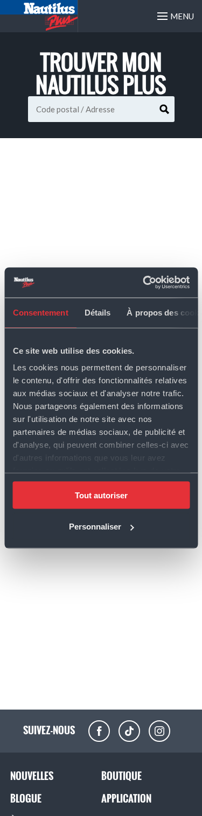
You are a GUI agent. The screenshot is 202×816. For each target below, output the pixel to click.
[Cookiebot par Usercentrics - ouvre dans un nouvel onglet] (144, 283)
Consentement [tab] (40, 312)
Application (126, 798)
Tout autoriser (101, 494)
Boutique (121, 776)
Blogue (25, 798)
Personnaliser (95, 526)
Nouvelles (31, 776)
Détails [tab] (97, 312)
